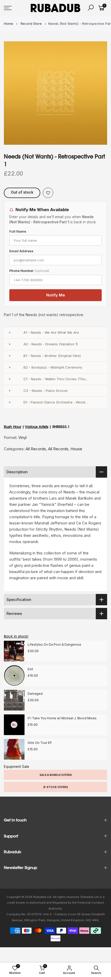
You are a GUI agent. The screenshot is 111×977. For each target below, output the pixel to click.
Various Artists (36, 426)
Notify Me (55, 295)
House (76, 448)
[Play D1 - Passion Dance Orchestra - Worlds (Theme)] (9, 402)
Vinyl (22, 437)
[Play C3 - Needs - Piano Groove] (9, 390)
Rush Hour (12, 426)
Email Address (21, 251)
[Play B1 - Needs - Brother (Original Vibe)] (9, 356)
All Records (36, 448)
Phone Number (29, 271)
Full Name (17, 231)
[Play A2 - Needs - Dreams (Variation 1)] (9, 344)
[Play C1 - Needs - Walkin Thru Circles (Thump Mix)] (9, 379)
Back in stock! (16, 636)
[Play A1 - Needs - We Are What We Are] (9, 332)
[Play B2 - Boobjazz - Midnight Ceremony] (9, 367)
